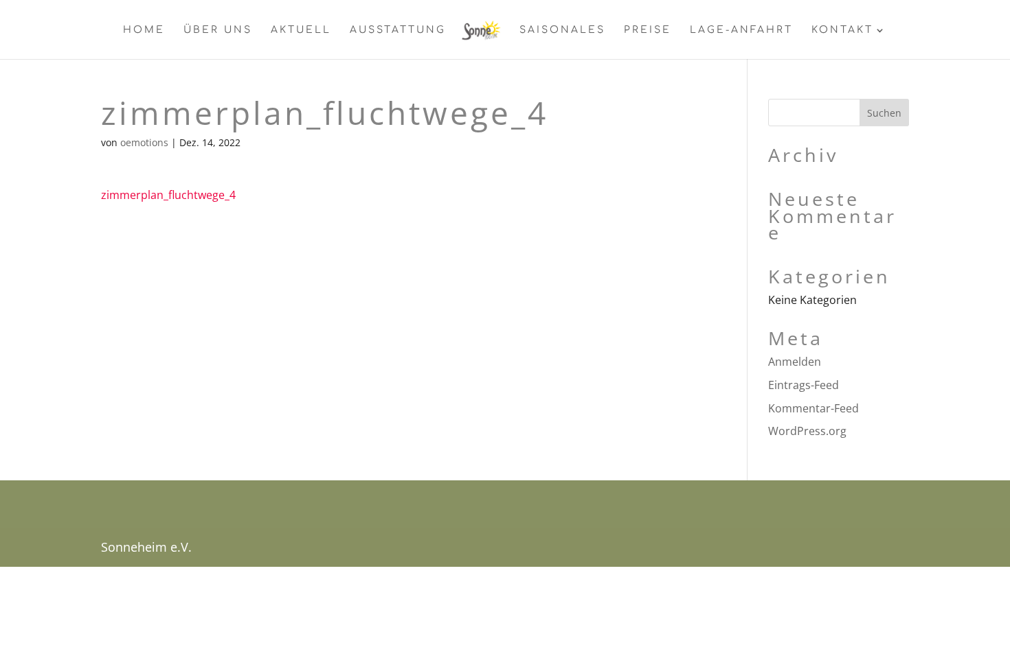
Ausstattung (398, 30)
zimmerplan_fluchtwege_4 (168, 194)
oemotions (144, 142)
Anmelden (794, 361)
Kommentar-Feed (813, 408)
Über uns (217, 30)
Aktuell (301, 30)
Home (144, 30)
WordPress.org (807, 430)
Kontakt (842, 30)
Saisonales (562, 30)
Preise (647, 30)
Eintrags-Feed (803, 385)
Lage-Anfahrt (741, 30)
